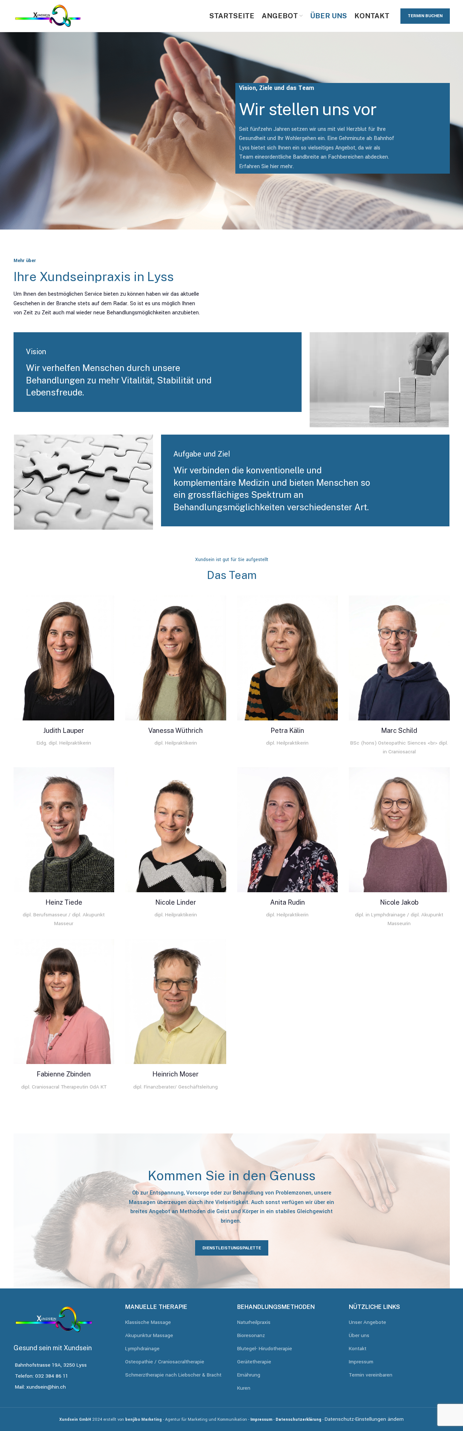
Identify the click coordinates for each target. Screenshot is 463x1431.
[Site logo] (48, 15)
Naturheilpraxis (253, 1322)
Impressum (361, 1362)
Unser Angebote (367, 1322)
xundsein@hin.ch (46, 1386)
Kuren (243, 1388)
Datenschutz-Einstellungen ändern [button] (364, 1419)
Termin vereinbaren (370, 1375)
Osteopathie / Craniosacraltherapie (164, 1362)
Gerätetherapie (254, 1362)
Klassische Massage (148, 1322)
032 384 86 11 (51, 1376)
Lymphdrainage (142, 1348)
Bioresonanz (251, 1335)
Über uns (359, 1335)
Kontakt (357, 1348)
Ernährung (248, 1375)
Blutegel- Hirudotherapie (264, 1348)
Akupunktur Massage (149, 1335)
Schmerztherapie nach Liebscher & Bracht (173, 1375)
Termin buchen (425, 16)
